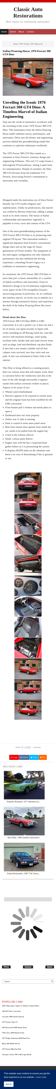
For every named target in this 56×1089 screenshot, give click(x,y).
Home (4, 32)
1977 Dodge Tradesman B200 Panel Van (16, 1038)
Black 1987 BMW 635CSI (11, 1044)
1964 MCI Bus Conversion (11, 1011)
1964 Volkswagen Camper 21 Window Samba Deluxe (20, 1006)
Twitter (34, 757)
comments (37, 747)
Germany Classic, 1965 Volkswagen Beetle (16, 1054)
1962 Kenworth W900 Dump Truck (14, 1027)
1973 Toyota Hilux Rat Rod (11, 1049)
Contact (30, 32)
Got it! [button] (9, 1084)
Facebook (24, 757)
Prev (6, 967)
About (21, 32)
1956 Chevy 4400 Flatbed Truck (13, 1033)
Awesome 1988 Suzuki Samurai (13, 1017)
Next (49, 967)
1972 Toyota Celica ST (10, 1022)
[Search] (52, 982)
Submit (13, 32)
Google (14, 757)
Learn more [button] (40, 1077)
